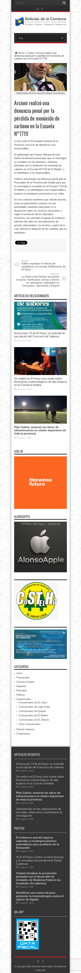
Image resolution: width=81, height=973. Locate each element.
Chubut (30, 53)
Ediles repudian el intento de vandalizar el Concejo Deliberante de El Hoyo (44, 265)
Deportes (21, 686)
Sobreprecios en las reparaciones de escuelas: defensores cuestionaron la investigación (39, 812)
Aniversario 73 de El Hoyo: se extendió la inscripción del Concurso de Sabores (39, 335)
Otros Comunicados (29, 724)
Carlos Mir (40, 970)
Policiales (21, 690)
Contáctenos (23, 733)
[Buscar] (64, 3)
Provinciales (23, 677)
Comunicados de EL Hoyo (33, 702)
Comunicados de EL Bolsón (34, 719)
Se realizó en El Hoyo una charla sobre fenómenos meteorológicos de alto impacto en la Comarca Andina (40, 381)
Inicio (19, 673)
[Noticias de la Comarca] (40, 23)
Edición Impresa (25, 729)
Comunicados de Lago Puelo (34, 706)
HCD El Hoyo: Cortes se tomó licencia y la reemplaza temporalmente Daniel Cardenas (39, 860)
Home (21, 53)
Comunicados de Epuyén (32, 711)
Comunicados (23, 699)
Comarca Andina (25, 681)
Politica (20, 694)
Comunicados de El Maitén (33, 715)
